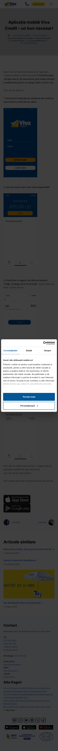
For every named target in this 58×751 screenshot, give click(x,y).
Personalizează (27, 405)
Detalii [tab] (29, 350)
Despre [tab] (47, 350)
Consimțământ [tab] (10, 350)
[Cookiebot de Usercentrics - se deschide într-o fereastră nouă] (43, 343)
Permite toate (29, 397)
